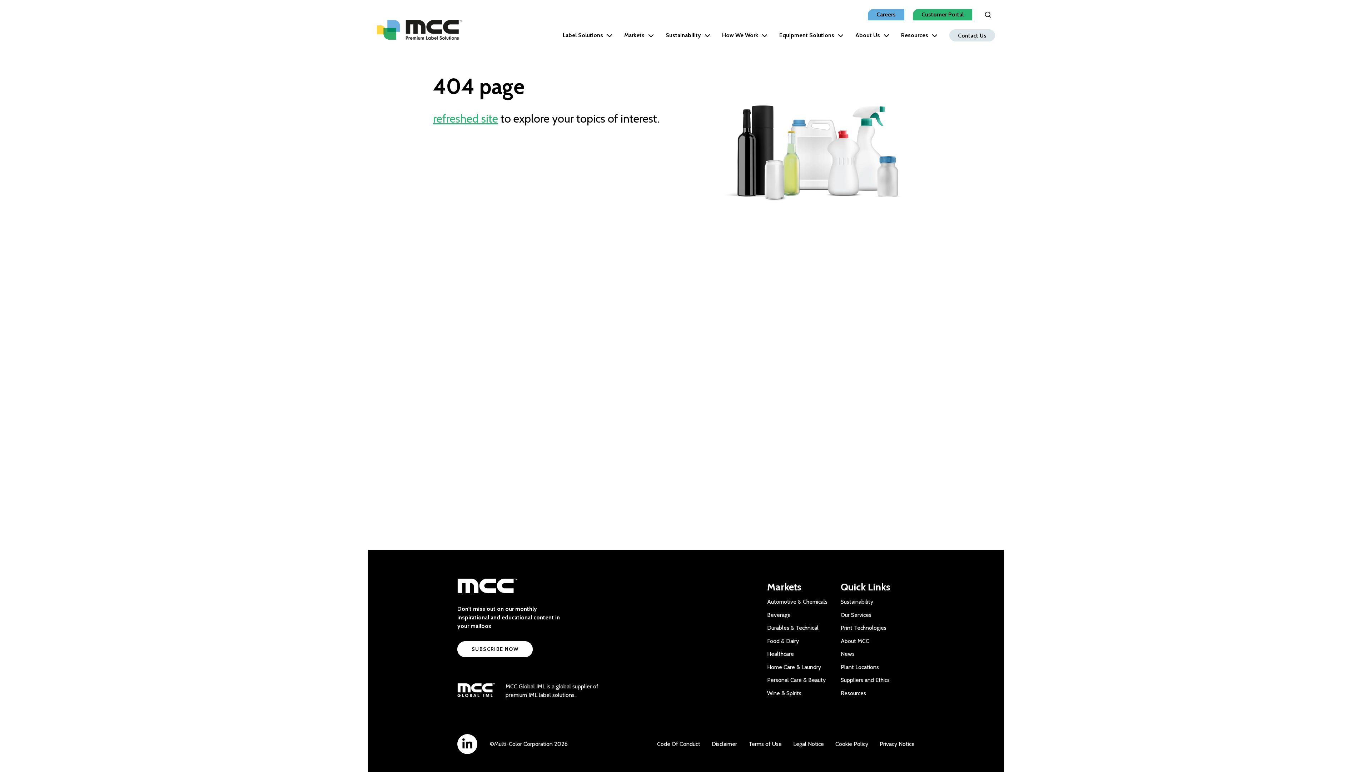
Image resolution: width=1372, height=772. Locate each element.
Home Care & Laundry (794, 667)
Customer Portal (942, 14)
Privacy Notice (897, 744)
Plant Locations (860, 667)
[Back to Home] (419, 30)
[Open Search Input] (987, 14)
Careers (886, 14)
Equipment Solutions (806, 35)
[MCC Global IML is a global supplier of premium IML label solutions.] (476, 690)
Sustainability (683, 35)
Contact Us (972, 35)
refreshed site (465, 118)
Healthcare (780, 653)
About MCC (855, 641)
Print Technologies (863, 627)
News (848, 653)
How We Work (740, 35)
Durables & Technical (793, 627)
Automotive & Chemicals (797, 601)
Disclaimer (724, 744)
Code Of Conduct (678, 744)
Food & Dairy (783, 641)
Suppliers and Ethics (865, 680)
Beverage (779, 615)
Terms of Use (765, 744)
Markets (634, 35)
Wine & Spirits (784, 693)
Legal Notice (808, 744)
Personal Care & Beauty (796, 680)
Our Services (856, 615)
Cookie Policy (851, 744)
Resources (914, 35)
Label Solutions (583, 35)
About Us (867, 35)
